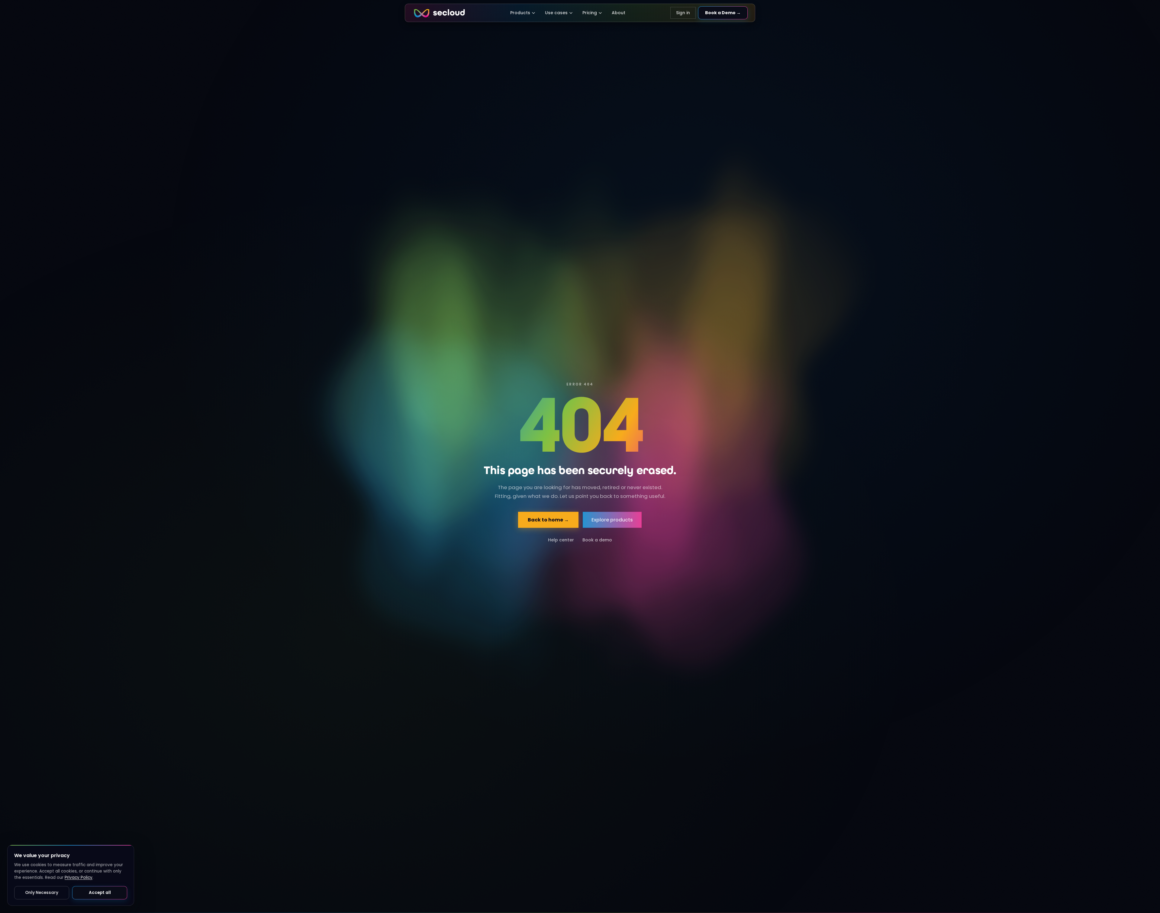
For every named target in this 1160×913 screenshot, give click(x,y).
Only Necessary (41, 892)
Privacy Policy (78, 877)
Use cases (556, 13)
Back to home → (548, 519)
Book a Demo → (723, 13)
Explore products (612, 519)
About (618, 13)
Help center (561, 540)
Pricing (589, 13)
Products (520, 13)
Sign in (683, 13)
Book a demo (597, 540)
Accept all (100, 892)
